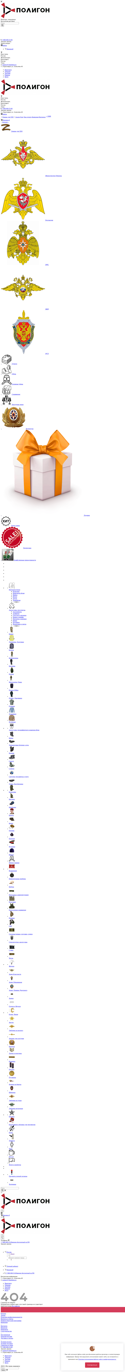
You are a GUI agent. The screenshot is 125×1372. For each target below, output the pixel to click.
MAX (6, 77)
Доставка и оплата (7, 1338)
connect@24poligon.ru (9, 65)
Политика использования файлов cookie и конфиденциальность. (97, 1359)
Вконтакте (8, 70)
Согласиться (92, 1365)
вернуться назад (6, 1306)
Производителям (6, 1336)
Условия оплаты (6, 1342)
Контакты (4, 1326)
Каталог (3, 1313)
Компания (4, 1322)
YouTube (7, 73)
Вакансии (4, 1328)
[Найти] (2, 25)
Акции (3, 1315)
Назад (12, 1254)
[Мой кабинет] (2, 1213)
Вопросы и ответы (7, 1319)
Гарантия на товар (7, 1345)
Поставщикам (5, 1335)
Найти (3, 1370)
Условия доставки (7, 1343)
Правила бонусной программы (11, 1320)
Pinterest (7, 75)
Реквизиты (4, 1329)
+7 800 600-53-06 (6, 40)
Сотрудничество (6, 1331)
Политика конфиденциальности (11, 1317)
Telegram (7, 71)
